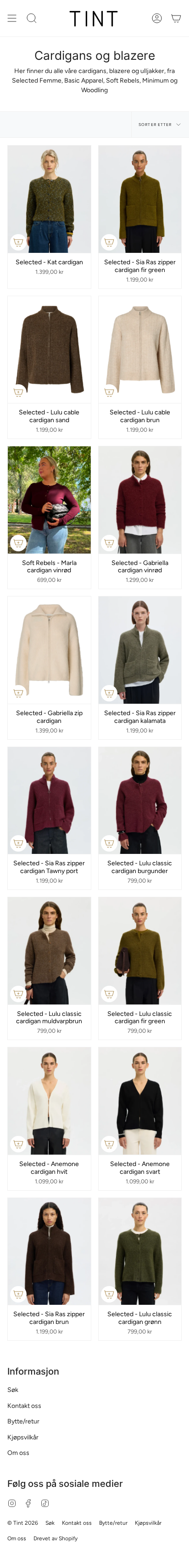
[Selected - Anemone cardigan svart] (140, 1101)
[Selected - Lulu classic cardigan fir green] (140, 950)
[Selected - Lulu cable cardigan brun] (140, 349)
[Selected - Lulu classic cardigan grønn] (140, 1251)
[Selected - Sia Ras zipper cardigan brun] (49, 1251)
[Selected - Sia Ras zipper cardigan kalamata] (140, 650)
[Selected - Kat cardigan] (49, 199)
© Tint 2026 (22, 1523)
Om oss (18, 1453)
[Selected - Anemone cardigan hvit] (49, 1101)
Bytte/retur (23, 1421)
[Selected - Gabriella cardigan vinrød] (140, 500)
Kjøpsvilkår (23, 1437)
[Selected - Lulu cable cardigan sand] (49, 349)
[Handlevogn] (176, 18)
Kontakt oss (24, 1406)
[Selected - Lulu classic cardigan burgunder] (140, 800)
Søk (12, 1390)
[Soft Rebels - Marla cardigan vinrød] (49, 500)
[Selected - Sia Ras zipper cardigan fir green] (140, 199)
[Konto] (156, 18)
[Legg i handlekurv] (18, 242)
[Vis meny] (12, 18)
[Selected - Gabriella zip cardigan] (49, 650)
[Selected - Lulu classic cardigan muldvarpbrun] (49, 950)
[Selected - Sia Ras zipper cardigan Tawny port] (49, 800)
